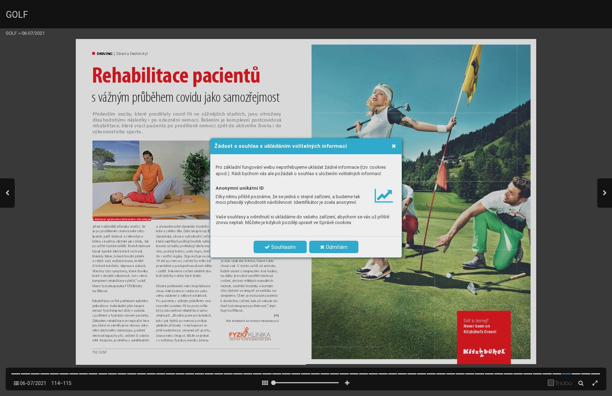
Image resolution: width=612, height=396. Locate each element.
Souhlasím (283, 247)
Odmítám (335, 247)
